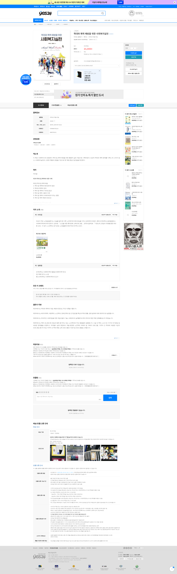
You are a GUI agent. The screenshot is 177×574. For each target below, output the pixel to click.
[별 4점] (42, 392)
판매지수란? (96, 39)
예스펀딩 (81, 20)
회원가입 (124, 6)
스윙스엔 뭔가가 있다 (137, 156)
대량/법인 (141, 20)
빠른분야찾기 (38, 20)
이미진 (75, 37)
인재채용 (41, 548)
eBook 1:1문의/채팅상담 (136, 556)
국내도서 (40, 24)
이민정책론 (134, 211)
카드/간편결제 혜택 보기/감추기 (101, 61)
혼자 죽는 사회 (135, 136)
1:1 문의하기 (122, 559)
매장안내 (65, 20)
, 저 (78, 37)
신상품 (51, 20)
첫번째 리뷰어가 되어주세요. (81, 39)
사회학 (57, 24)
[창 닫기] (99, 71)
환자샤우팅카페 (135, 182)
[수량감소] (129, 48)
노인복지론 (39, 255)
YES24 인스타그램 (131, 548)
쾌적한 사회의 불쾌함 (137, 116)
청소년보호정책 (62, 548)
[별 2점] (40, 392)
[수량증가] (137, 48)
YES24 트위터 (129, 548)
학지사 (85, 37)
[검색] (102, 13)
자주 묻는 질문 (131, 559)
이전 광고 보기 (141, 16)
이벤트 (55, 20)
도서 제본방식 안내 (54, 121)
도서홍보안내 (71, 548)
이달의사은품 (122, 20)
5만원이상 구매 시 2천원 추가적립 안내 (102, 54)
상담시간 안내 (139, 559)
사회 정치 (49, 24)
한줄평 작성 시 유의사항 (116, 392)
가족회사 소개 (138, 548)
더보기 (140, 114)
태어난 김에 (87, 76)
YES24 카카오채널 (124, 548)
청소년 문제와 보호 (136, 202)
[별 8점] (46, 392)
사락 (76, 20)
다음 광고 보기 (143, 16)
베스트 (46, 20)
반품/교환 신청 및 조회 (62, 472)
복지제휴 (89, 548)
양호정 (79, 37)
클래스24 (86, 20)
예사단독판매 (114, 20)
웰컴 (35, 24)
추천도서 (135, 20)
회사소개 (35, 548)
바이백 (60, 20)
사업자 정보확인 (83, 558)
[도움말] (80, 52)
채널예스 (72, 20)
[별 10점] (48, 392)
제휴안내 (83, 548)
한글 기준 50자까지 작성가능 (45, 396)
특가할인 (129, 20)
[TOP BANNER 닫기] (174, 2)
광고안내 (78, 548)
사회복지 (65, 24)
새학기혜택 (107, 20)
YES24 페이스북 (126, 548)
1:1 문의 (71, 472)
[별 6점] (44, 392)
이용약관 (46, 548)
